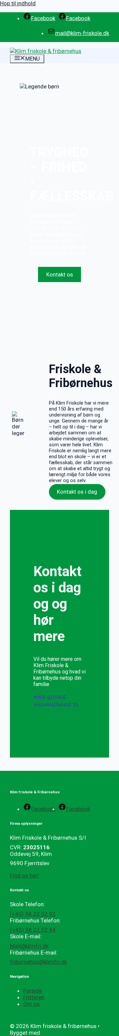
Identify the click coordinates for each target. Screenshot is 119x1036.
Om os (31, 1004)
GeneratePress (59, 1032)
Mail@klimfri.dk (29, 946)
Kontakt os (59, 274)
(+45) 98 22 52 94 (33, 929)
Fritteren (33, 997)
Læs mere (59, 265)
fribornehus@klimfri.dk (38, 962)
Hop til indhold (18, 3)
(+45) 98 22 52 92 (33, 914)
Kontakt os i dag (77, 492)
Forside (32, 990)
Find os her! (24, 875)
